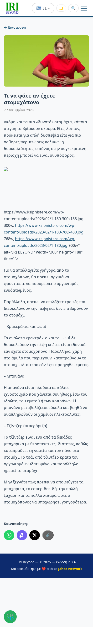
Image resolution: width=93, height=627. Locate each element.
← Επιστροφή (15, 27)
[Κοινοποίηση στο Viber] (22, 535)
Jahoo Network (70, 568)
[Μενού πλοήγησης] (84, 8)
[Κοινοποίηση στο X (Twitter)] (34, 535)
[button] (12, 8)
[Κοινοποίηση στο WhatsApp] (9, 535)
